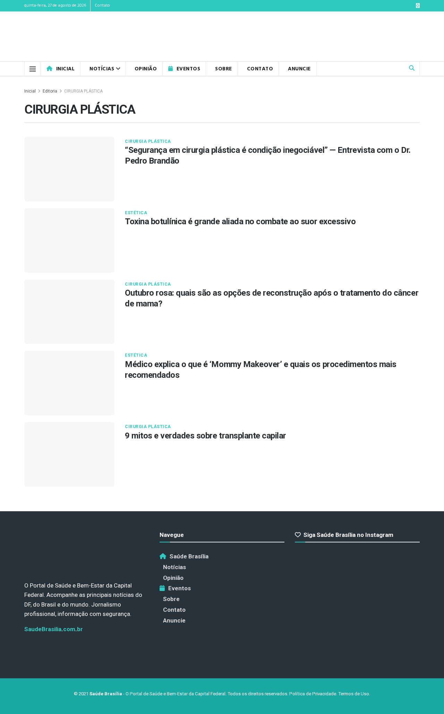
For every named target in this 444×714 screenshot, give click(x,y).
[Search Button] (412, 69)
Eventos (188, 69)
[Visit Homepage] (67, 36)
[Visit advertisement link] (402, 36)
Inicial (65, 69)
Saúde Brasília (189, 556)
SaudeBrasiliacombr (53, 629)
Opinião (146, 69)
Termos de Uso (353, 693)
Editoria (50, 91)
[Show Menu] (32, 69)
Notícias (101, 69)
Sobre (223, 69)
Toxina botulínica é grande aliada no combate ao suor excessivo (240, 221)
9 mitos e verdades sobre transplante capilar (205, 436)
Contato (102, 5)
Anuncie (299, 69)
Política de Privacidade (312, 693)
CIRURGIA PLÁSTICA (83, 91)
